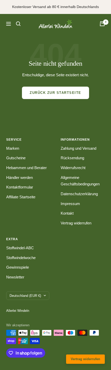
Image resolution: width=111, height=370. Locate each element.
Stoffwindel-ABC (20, 248)
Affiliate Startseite (20, 197)
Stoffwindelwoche (21, 257)
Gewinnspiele (17, 267)
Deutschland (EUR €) (25, 296)
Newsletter (15, 277)
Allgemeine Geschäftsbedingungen (80, 180)
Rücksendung (72, 158)
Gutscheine (16, 158)
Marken (12, 148)
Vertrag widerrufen (76, 223)
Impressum (70, 203)
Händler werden (19, 177)
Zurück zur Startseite (55, 93)
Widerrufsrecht (73, 167)
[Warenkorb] (102, 23)
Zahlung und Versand (78, 148)
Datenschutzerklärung (79, 194)
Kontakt (67, 213)
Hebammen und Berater (26, 167)
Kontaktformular (19, 187)
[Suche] (18, 23)
